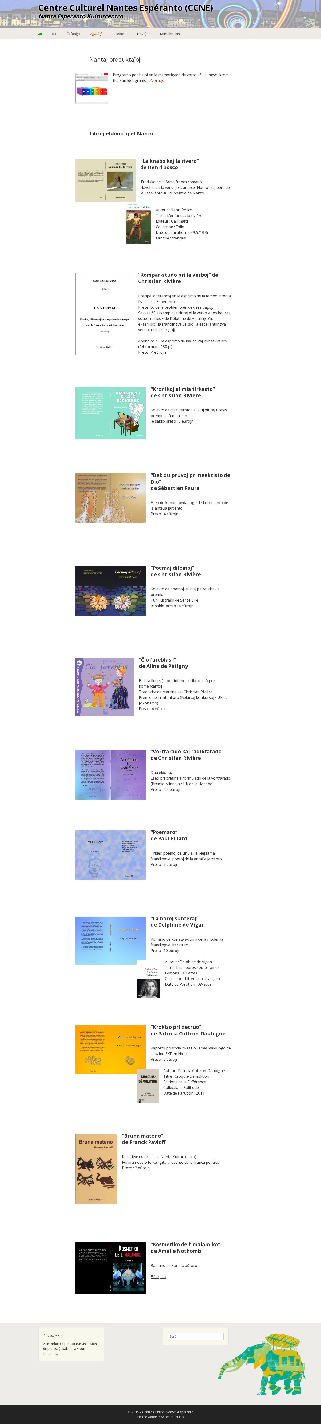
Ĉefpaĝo (73, 33)
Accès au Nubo (172, 1417)
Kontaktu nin (170, 33)
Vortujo (157, 80)
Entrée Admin (147, 1417)
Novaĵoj (143, 33)
